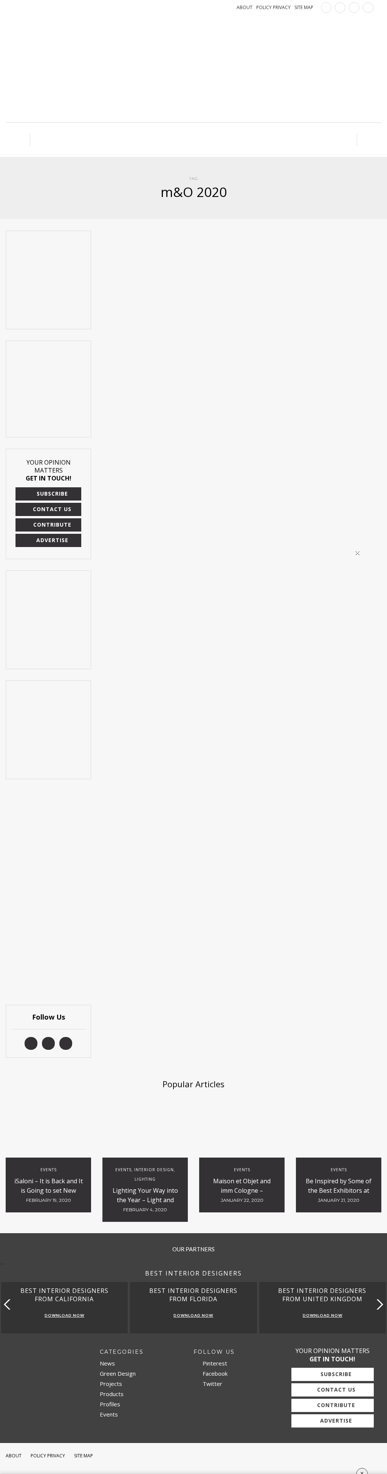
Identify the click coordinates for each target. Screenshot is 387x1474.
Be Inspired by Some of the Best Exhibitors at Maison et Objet (339, 1190)
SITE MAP (303, 7)
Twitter (211, 1383)
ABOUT (244, 7)
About (14, 1455)
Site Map (83, 1455)
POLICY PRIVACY (273, 7)
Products (112, 1394)
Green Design (118, 1373)
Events (48, 1169)
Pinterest (214, 1363)
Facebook (214, 1373)
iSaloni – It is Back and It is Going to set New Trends (48, 1190)
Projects (111, 1383)
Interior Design (154, 1169)
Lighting (145, 1179)
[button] (378, 1304)
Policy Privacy (48, 1455)
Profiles (110, 1404)
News (107, 1363)
